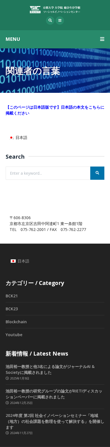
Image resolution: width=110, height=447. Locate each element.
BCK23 (12, 308)
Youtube (14, 334)
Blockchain (16, 321)
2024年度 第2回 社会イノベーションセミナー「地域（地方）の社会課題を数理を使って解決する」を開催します (55, 421)
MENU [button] (13, 39)
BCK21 (12, 295)
